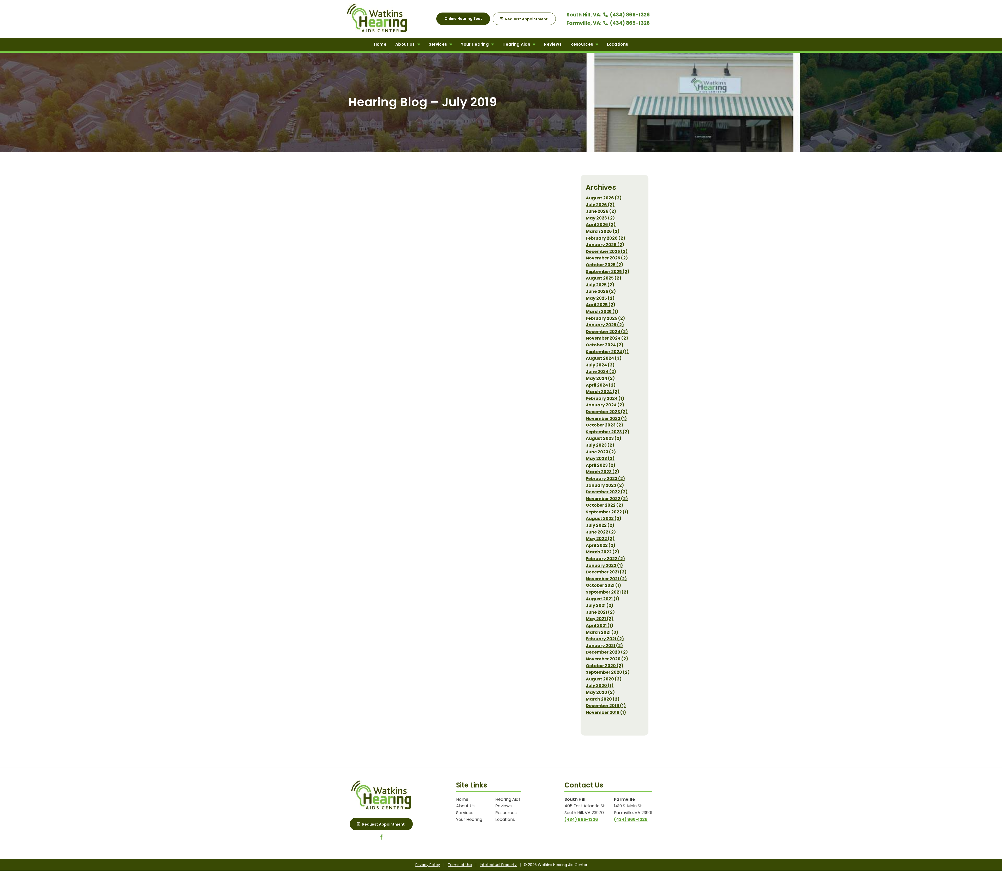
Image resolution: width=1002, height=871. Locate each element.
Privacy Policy (427, 864)
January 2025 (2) (605, 325)
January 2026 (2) (605, 245)
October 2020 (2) (604, 666)
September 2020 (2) (608, 672)
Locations (617, 44)
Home (380, 44)
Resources (582, 44)
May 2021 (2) (599, 619)
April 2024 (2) (601, 385)
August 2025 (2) (603, 278)
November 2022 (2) (607, 499)
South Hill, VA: (584, 14)
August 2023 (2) (603, 438)
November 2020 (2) (607, 659)
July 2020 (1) (599, 686)
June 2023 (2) (601, 452)
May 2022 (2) (600, 539)
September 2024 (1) (607, 352)
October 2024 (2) (604, 345)
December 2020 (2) (607, 652)
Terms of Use (460, 864)
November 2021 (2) (606, 579)
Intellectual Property (498, 864)
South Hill (575, 799)
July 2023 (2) (600, 445)
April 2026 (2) (601, 225)
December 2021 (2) (606, 572)
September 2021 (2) (607, 592)
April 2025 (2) (600, 305)
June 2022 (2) (601, 532)
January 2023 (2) (605, 485)
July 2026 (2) (600, 205)
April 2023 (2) (600, 465)
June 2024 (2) (601, 372)
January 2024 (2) (605, 405)
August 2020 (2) (604, 679)
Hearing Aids (517, 44)
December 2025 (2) (607, 251)
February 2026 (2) (605, 238)
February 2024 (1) (605, 398)
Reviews (553, 44)
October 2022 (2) (604, 505)
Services (438, 44)
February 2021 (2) (605, 639)
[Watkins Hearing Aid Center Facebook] (381, 838)
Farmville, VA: (584, 23)
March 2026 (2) (602, 231)
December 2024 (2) (607, 332)
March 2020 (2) (602, 699)
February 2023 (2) (605, 479)
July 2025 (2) (600, 285)
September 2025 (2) (607, 272)
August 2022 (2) (603, 519)
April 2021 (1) (599, 626)
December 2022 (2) (607, 492)
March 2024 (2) (602, 392)
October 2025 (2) (604, 265)
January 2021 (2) (604, 646)
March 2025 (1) (602, 312)
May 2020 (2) (600, 692)
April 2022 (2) (600, 545)
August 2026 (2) (604, 198)
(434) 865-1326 (629, 14)
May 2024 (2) (600, 378)
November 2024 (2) (607, 338)
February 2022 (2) (605, 559)
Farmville (624, 799)
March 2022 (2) (602, 552)
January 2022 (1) (604, 565)
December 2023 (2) (607, 412)
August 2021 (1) (602, 599)
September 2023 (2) (607, 432)
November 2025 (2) (607, 258)
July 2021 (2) (599, 605)
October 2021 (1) (603, 585)
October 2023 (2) (604, 425)
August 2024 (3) (604, 358)
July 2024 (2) (600, 365)
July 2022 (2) (600, 525)
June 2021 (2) (600, 612)
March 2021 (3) (602, 632)
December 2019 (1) (606, 706)
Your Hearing (475, 44)
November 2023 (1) (606, 419)
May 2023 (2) (600, 458)
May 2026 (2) (600, 218)
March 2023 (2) (602, 472)
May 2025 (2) (600, 298)
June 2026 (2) (601, 211)
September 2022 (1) (607, 512)
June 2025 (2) (601, 291)
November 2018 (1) (606, 712)
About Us (405, 44)
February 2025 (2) (605, 318)
